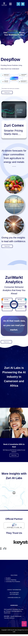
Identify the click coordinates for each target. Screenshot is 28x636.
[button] (7, 92)
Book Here (14, 455)
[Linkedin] (23, 4)
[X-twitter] (18, 4)
